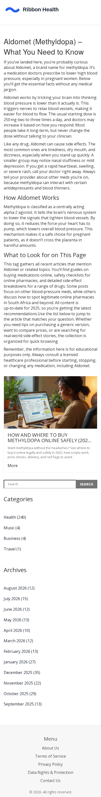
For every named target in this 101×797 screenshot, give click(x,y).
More (13, 465)
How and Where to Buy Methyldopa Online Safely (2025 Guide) (49, 437)
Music (12, 528)
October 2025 (20, 693)
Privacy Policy (50, 764)
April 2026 (17, 630)
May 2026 (16, 620)
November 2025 (22, 683)
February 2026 (21, 651)
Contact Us (50, 780)
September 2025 (23, 704)
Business (15, 538)
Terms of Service (50, 756)
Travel (12, 549)
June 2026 (17, 609)
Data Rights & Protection (50, 772)
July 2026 (16, 598)
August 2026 (19, 588)
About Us (50, 748)
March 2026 (18, 640)
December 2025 (22, 672)
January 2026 (20, 662)
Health (15, 517)
